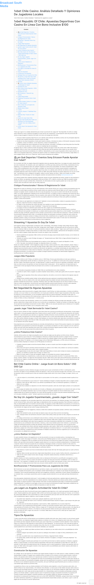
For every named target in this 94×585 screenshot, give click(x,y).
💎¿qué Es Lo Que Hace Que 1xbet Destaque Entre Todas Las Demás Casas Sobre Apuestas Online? (27, 78)
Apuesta (20, 81)
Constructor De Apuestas (24, 73)
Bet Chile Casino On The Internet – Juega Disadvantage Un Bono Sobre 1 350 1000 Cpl (27, 53)
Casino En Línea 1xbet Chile (25, 118)
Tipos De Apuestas (23, 71)
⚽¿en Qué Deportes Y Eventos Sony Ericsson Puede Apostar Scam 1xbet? (27, 33)
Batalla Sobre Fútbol (23, 108)
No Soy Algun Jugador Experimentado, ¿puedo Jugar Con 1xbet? (27, 58)
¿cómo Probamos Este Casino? (26, 50)
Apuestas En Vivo (22, 86)
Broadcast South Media (11, 4)
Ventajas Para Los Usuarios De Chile (27, 75)
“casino (20, 109)
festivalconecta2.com (67, 175)
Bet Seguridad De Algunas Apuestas (27, 45)
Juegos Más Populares (24, 43)
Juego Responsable (23, 96)
